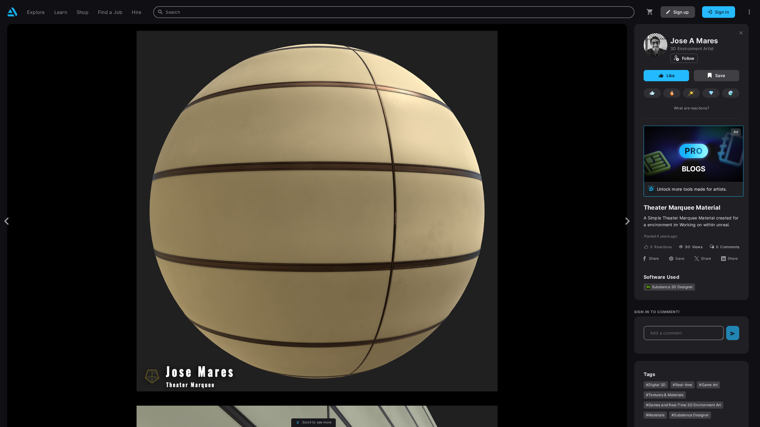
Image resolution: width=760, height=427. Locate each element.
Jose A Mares (694, 40)
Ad (736, 132)
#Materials (655, 415)
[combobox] (393, 12)
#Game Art (708, 385)
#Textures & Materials (664, 395)
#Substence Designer (690, 415)
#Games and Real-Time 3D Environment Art (683, 405)
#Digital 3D (656, 385)
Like (670, 75)
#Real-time (682, 385)
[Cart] (649, 12)
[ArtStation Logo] (12, 12)
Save (720, 75)
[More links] (749, 12)
